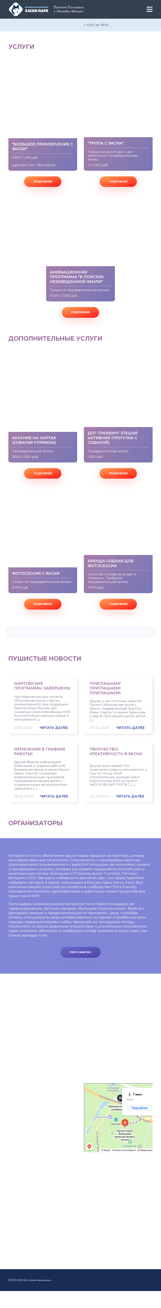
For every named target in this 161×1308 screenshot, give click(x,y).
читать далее (54, 728)
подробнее (43, 181)
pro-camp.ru (80, 952)
